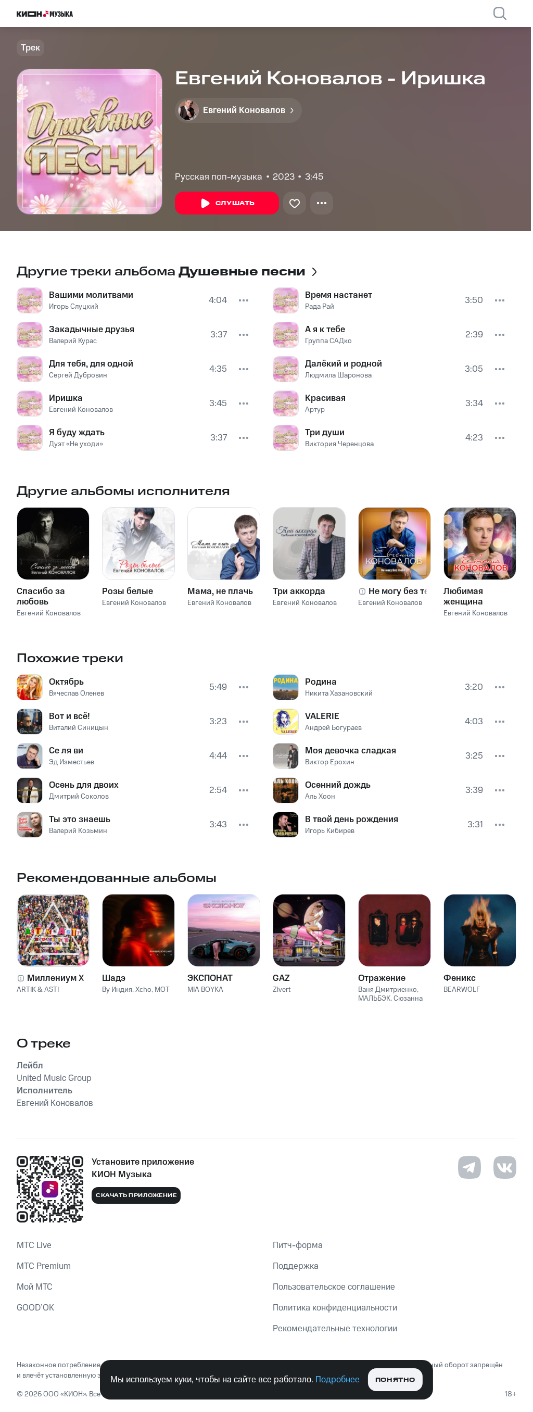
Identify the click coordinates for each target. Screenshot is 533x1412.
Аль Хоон (320, 796)
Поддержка (296, 1266)
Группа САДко (328, 341)
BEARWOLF (461, 990)
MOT (162, 990)
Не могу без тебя (404, 591)
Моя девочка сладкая (350, 751)
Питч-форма (298, 1245)
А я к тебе (325, 329)
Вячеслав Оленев (76, 693)
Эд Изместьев (71, 762)
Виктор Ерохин (329, 762)
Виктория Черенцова (339, 444)
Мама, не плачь (220, 591)
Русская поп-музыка (218, 177)
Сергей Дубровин (78, 375)
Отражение (381, 978)
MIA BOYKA (205, 990)
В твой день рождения (351, 819)
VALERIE (322, 716)
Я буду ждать (77, 432)
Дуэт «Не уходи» (76, 444)
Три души (325, 432)
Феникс (459, 978)
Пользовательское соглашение (334, 1287)
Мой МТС (35, 1287)
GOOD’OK (35, 1308)
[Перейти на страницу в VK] (504, 1167)
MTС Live (34, 1245)
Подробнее (337, 1379)
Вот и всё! (69, 716)
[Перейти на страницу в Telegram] (469, 1167)
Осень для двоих (84, 785)
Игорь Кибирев (329, 831)
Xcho (143, 990)
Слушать (235, 203)
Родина (321, 682)
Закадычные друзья (91, 329)
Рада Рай (319, 306)
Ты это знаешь (79, 819)
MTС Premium (44, 1266)
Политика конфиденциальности (335, 1308)
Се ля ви (66, 751)
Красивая (325, 398)
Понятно (395, 1380)
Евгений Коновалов (81, 410)
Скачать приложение (136, 1195)
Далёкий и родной (343, 364)
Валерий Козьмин (78, 831)
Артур (315, 410)
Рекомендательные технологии (335, 1328)
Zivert (281, 990)
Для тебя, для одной (91, 364)
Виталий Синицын (78, 728)
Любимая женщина (463, 596)
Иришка (66, 398)
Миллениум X (55, 978)
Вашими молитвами (91, 295)
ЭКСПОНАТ (210, 978)
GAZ (281, 978)
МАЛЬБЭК (374, 998)
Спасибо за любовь (41, 596)
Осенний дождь (338, 785)
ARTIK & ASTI (38, 990)
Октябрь (66, 682)
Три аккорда (299, 591)
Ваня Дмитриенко (387, 990)
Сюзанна (408, 998)
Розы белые (127, 591)
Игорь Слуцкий (73, 306)
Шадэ (113, 978)
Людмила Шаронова (338, 375)
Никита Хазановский (339, 693)
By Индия (117, 990)
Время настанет (338, 295)
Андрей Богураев (333, 728)
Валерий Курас (73, 341)
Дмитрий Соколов (79, 796)
